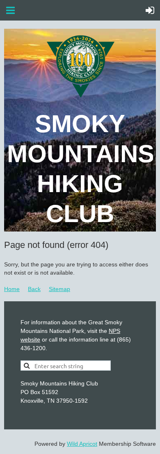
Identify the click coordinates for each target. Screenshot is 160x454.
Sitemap (59, 289)
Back (34, 289)
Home (12, 289)
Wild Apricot (82, 443)
